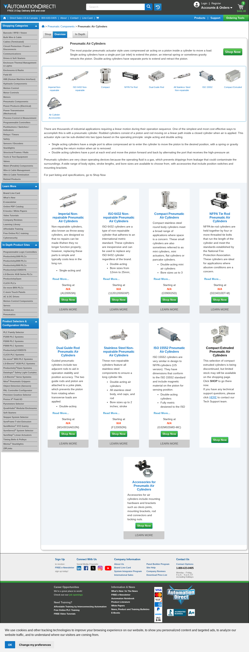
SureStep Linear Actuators (17, 435)
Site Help (151, 567)
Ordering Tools (235, 17)
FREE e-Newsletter (120, 595)
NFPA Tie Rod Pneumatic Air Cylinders (220, 217)
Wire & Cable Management (16, 170)
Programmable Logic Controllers (20, 252)
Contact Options (184, 564)
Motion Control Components (18, 301)
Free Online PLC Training (67, 610)
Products (200, 17)
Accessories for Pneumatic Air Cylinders (144, 485)
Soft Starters (9, 413)
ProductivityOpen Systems (17, 368)
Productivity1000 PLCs (14, 256)
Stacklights (9, 148)
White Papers (118, 605)
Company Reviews (12, 220)
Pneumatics (9, 314)
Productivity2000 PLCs (14, 261)
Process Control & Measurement (19, 118)
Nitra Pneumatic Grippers (16, 381)
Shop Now (232, 52)
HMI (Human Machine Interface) (19, 79)
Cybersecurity (10, 238)
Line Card (87, 18)
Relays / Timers (11, 134)
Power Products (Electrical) (17, 106)
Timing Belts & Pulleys (14, 439)
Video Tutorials (11, 215)
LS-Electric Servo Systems (17, 377)
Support (215, 17)
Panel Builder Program (157, 564)
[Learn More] (68, 199)
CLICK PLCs (9, 283)
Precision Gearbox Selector (17, 395)
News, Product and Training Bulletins (130, 609)
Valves (6, 161)
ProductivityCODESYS (14, 270)
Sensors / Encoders (13, 143)
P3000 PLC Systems (13, 346)
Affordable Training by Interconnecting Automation (80, 606)
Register (216, 3)
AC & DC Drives (11, 296)
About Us (119, 564)
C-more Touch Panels (14, 292)
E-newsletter (9, 202)
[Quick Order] (97, 18)
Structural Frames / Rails (15, 152)
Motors (7, 97)
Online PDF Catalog (13, 206)
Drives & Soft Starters (14, 58)
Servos (6, 305)
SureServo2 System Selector (18, 430)
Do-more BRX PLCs (13, 287)
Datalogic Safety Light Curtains (20, 372)
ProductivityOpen (12, 279)
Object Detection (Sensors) (17, 386)
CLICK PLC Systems (13, 354)
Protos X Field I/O (12, 399)
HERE (213, 397)
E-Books (115, 613)
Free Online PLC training (16, 233)
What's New (9, 197)
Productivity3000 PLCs (14, 265)
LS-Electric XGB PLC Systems (19, 363)
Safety (6, 139)
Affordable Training (13, 229)
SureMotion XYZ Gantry (16, 426)
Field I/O (7, 75)
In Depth (80, 34)
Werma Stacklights (13, 444)
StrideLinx (8, 310)
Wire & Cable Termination (16, 175)
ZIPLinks (7, 448)
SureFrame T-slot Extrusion (17, 421)
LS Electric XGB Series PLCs (17, 274)
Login (204, 3)
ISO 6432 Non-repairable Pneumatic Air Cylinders (118, 217)
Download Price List (156, 575)
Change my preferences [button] (35, 644)
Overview (60, 34)
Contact (74, 18)
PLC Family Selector (13, 332)
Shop (48, 34)
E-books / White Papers (15, 211)
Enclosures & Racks (13, 70)
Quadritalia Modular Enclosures (20, 408)
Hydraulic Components (15, 83)
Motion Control (11, 88)
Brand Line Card (11, 193)
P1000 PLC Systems (13, 337)
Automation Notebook (122, 598)
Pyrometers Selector (13, 404)
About (63, 18)
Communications (12, 54)
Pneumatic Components (15, 101)
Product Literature (120, 602)
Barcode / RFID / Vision (15, 33)
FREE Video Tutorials (64, 614)
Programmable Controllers (16, 122)
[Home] (4, 18)
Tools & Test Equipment (15, 157)
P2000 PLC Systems (13, 341)
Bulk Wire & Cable (12, 37)
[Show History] (157, 6)
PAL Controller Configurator (17, 390)
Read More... (61, 278)
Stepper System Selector (15, 417)
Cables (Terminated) (13, 42)
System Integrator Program (128, 571)
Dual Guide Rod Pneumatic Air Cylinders (68, 351)
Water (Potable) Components (18, 166)
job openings (76, 595)
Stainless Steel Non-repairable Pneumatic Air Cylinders (118, 351)
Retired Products (12, 179)
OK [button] (10, 644)
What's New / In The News (124, 591)
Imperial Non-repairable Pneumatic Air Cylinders (68, 217)
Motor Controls (11, 92)
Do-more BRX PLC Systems (18, 359)
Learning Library (11, 224)
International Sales (123, 575)
